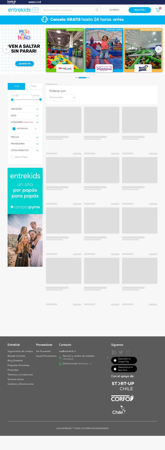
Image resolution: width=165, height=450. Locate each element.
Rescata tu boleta (16, 356)
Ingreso (114, 10)
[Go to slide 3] (88, 77)
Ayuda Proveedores (46, 356)
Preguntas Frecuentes (18, 365)
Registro (139, 10)
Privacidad (13, 370)
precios (15, 137)
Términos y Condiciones (20, 375)
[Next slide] (158, 49)
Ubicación (16, 109)
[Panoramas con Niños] (19, 10)
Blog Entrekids (15, 361)
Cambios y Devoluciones (21, 384)
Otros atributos (20, 151)
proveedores (18, 144)
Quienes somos (16, 379)
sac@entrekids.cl (67, 351)
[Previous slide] (6, 49)
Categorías (17, 122)
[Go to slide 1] (77, 77)
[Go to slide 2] (82, 77)
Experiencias (22, 128)
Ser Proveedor (43, 351)
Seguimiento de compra (20, 351)
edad (13, 116)
